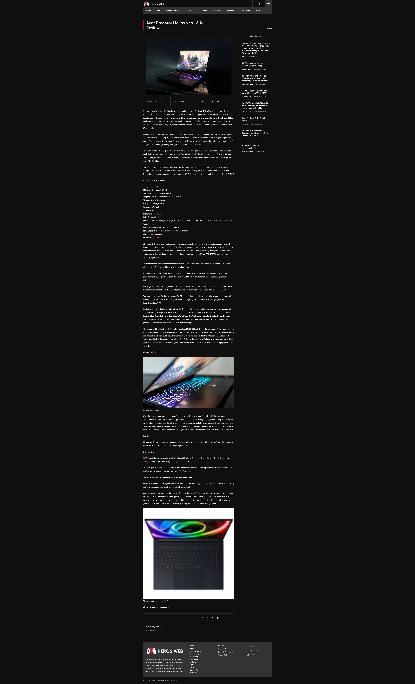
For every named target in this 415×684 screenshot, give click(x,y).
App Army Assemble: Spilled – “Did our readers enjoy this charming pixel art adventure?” (255, 78)
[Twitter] (207, 101)
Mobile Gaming (247, 84)
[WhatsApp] (217, 101)
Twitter (253, 655)
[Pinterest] (212, 101)
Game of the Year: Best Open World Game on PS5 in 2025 (254, 92)
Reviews (269, 29)
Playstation (246, 96)
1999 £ (158, 238)
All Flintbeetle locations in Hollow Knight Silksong (253, 64)
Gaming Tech (246, 111)
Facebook (254, 647)
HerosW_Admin (153, 626)
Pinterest (254, 651)
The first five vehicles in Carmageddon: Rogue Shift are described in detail (255, 133)
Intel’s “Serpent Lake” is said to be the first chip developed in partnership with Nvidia (255, 105)
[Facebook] (202, 101)
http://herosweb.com (152, 630)
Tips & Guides (246, 69)
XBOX (244, 56)
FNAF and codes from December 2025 (251, 146)
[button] (258, 3)
